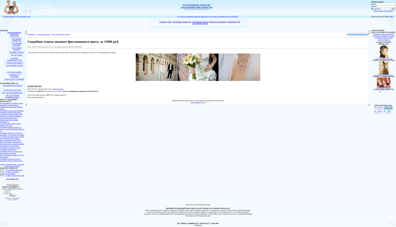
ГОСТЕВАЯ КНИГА (14, 72)
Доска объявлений (43, 34)
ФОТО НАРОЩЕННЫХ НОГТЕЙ (384, 88)
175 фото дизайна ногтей (383, 38)
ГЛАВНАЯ (31, 34)
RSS (391, 16)
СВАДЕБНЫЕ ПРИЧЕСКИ (16, 40)
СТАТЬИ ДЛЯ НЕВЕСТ (14, 63)
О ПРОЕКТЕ (13, 75)
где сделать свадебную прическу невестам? (192, 16)
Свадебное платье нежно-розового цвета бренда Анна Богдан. (12, 145)
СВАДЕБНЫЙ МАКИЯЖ (16, 44)
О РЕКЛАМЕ (15, 76)
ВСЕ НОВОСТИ (12, 179)
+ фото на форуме (383, 40)
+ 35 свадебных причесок (13, 170)
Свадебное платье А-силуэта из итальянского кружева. (11, 152)
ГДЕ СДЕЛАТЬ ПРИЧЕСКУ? (12, 93)
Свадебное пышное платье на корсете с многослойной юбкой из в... (12, 129)
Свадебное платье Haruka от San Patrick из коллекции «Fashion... (11, 115)
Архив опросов (15, 198)
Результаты (8, 198)
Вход (28, 16)
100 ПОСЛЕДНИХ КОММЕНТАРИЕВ (12, 96)
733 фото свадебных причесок (383, 34)
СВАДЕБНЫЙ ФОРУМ (14, 66)
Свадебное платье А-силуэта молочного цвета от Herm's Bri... (11, 160)
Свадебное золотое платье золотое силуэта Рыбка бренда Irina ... (12, 137)
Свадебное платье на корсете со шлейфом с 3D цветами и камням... (12, 134)
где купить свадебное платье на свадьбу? (223, 16)
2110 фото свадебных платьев (383, 36)
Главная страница (9, 16)
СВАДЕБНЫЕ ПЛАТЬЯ (16, 49)
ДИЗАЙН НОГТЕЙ (16, 52)
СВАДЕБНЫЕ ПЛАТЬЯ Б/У (12, 85)
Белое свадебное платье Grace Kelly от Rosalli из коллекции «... (11, 141)
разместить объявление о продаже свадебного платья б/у (12, 165)
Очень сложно (8, 193)
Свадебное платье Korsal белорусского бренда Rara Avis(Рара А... (9, 120)
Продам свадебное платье (61, 34)
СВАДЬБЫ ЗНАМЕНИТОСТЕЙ (14, 59)
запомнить (377, 9)
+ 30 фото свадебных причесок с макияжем (9, 173)
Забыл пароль (378, 11)
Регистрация (388, 11)
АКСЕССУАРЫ (16, 55)
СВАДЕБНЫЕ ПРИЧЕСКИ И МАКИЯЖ (383, 58)
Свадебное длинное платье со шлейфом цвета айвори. (10, 149)
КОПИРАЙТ (19, 79)
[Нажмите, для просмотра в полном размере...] (156, 80)
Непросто (7, 192)
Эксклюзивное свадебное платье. (11, 103)
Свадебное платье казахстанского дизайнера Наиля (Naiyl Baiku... (12, 111)
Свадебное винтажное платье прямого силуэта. (10, 124)
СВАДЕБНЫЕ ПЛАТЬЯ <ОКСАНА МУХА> (384, 75)
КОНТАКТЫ (9, 79)
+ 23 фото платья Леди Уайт (14, 175)
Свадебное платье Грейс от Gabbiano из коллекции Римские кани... (11, 107)
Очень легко (8, 190)
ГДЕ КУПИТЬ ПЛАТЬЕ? (12, 90)
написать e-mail (57, 89)
